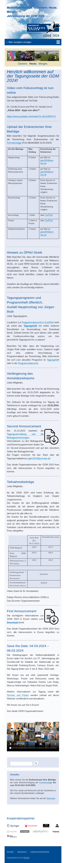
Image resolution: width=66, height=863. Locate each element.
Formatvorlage (14, 142)
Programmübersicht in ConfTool (37, 322)
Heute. (33, 63)
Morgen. (43, 63)
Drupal (26, 857)
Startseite (51, 798)
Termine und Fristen (18, 695)
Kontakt (10, 851)
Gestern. (23, 63)
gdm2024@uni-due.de (39, 458)
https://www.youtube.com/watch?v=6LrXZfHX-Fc (31, 116)
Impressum (22, 851)
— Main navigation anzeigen (18, 42)
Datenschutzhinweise (40, 851)
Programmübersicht (28, 363)
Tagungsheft (53, 359)
